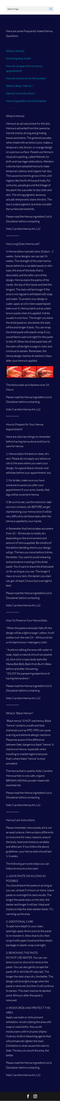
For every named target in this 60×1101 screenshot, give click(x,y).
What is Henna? (15, 51)
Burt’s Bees (44, 664)
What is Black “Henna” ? (20, 86)
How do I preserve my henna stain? (26, 78)
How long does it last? (18, 58)
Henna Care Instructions (20, 93)
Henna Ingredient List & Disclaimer (26, 101)
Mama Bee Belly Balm (18, 664)
